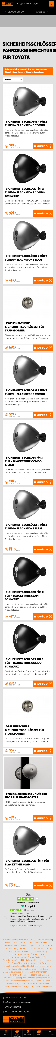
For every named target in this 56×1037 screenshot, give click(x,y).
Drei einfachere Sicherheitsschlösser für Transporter (24, 730)
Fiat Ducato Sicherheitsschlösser (22, 969)
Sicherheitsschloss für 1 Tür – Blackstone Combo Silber (24, 461)
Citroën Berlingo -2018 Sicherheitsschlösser (24, 948)
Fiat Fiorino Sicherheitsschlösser (22, 963)
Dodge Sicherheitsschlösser (39, 945)
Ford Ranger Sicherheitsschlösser (37, 972)
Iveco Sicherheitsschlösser (14, 945)
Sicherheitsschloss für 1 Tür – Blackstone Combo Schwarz (24, 663)
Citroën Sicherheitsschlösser (15, 940)
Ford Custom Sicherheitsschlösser (37, 978)
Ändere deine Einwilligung (17, 1012)
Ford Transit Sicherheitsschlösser (21, 975)
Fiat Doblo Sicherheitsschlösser (37, 966)
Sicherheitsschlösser (35, 72)
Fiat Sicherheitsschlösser (41, 940)
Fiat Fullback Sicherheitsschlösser (37, 960)
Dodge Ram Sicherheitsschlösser (37, 986)
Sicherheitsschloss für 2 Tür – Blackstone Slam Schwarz (24, 596)
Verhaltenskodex (13, 1007)
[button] (13, 79)
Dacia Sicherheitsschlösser (40, 942)
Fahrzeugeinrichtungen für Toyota (19, 69)
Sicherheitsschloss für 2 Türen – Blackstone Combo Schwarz (25, 193)
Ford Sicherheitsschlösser (15, 942)
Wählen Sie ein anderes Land (18, 1002)
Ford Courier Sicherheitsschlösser (19, 981)
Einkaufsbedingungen (15, 998)
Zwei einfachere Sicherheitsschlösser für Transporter (24, 327)
